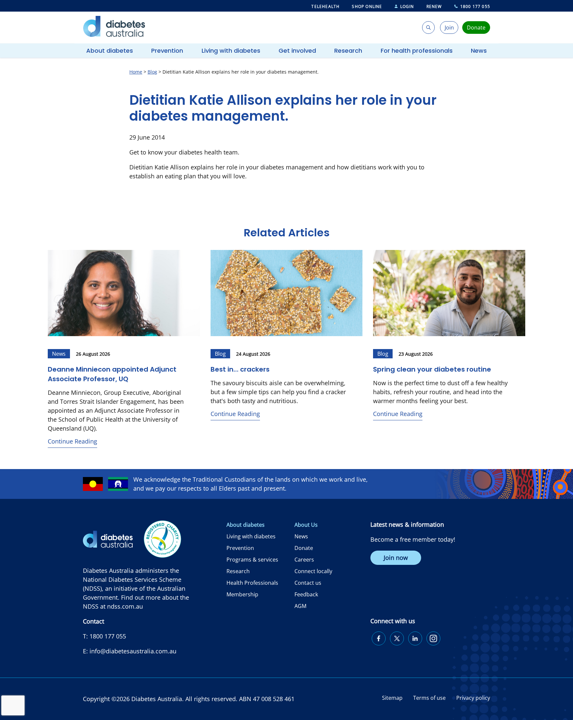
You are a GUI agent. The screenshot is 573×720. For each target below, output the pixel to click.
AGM (300, 606)
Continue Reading (72, 441)
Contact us (307, 582)
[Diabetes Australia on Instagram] (433, 638)
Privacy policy (473, 697)
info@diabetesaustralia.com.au (133, 651)
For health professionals (417, 50)
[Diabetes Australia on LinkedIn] (415, 638)
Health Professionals (252, 582)
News (479, 50)
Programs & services (252, 559)
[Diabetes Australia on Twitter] (397, 638)
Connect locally (313, 571)
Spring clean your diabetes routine (432, 369)
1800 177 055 (475, 6)
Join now (396, 558)
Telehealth (325, 6)
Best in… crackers (241, 369)
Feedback (306, 594)
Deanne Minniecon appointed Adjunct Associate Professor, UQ (112, 374)
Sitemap (392, 697)
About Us (306, 524)
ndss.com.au (125, 606)
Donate (303, 548)
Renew (434, 6)
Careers (304, 559)
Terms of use (429, 697)
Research (348, 50)
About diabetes (109, 50)
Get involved (297, 50)
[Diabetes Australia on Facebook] (379, 638)
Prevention (167, 50)
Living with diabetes (231, 50)
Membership (242, 594)
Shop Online (367, 6)
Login (407, 6)
